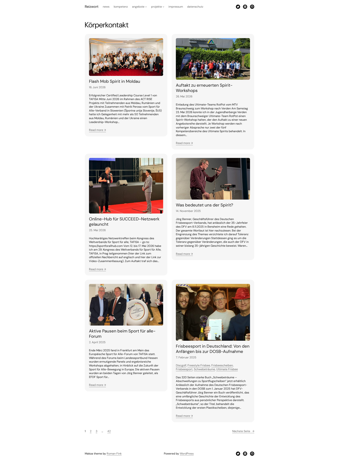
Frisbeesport (184, 369)
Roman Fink (114, 453)
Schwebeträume (204, 369)
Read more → (97, 130)
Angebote (138, 6)
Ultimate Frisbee (227, 369)
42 (109, 431)
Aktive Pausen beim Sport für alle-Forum (122, 333)
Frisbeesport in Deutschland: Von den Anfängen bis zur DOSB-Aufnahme (212, 349)
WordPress (187, 453)
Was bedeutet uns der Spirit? (204, 205)
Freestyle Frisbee (199, 365)
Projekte (156, 6)
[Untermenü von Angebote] (146, 7)
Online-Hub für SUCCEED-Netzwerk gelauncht (124, 221)
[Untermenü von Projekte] (163, 7)
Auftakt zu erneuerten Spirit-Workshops (204, 88)
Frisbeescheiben (222, 365)
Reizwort (92, 6)
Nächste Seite (243, 431)
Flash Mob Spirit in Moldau (114, 81)
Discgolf (181, 365)
